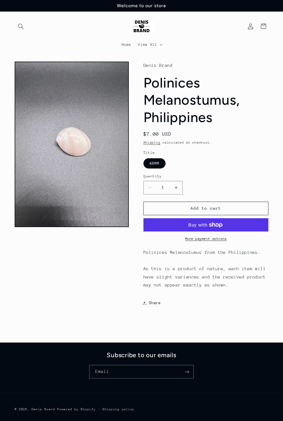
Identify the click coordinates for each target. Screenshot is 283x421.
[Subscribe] (187, 371)
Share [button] (155, 303)
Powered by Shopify (76, 409)
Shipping (152, 142)
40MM (154, 163)
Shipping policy (119, 409)
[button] (21, 26)
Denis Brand (43, 409)
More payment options (206, 239)
